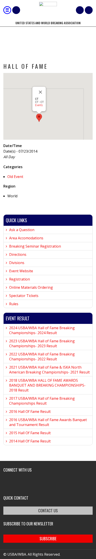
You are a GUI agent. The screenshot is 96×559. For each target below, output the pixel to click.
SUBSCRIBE (48, 538)
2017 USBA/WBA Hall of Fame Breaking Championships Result (42, 401)
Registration (19, 279)
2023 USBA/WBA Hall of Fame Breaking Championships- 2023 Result (42, 343)
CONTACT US (48, 510)
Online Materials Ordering (31, 287)
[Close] (40, 92)
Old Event (15, 176)
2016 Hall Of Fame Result (30, 411)
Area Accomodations (26, 238)
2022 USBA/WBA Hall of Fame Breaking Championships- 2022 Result (42, 356)
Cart (80, 10)
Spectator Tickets (23, 295)
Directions (17, 254)
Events (39, 105)
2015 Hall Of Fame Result (30, 432)
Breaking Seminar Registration (35, 246)
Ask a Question (21, 229)
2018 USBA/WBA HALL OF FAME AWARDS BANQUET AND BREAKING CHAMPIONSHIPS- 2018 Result (47, 385)
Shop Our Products (16, 10)
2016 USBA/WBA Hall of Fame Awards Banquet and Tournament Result (48, 422)
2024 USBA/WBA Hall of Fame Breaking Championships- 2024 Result (42, 330)
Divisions (16, 262)
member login (89, 10)
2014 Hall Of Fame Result (30, 441)
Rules (13, 303)
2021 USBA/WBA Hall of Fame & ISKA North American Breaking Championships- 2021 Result (49, 370)
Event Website (21, 270)
